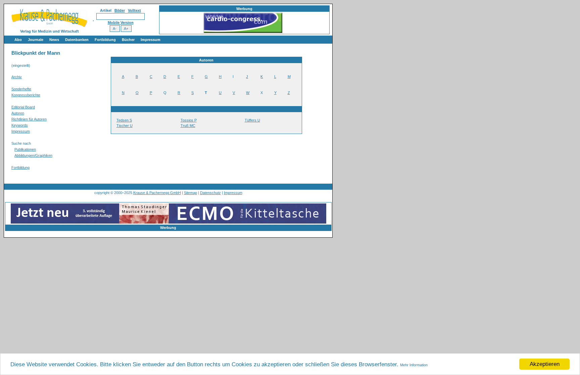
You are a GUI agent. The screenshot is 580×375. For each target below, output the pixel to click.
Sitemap (190, 193)
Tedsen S (124, 120)
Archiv (16, 77)
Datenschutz (210, 193)
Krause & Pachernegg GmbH (157, 193)
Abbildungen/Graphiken (33, 155)
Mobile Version (121, 22)
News (54, 40)
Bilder (119, 10)
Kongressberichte (25, 95)
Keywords (19, 125)
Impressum (150, 40)
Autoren (17, 113)
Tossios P (189, 120)
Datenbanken (77, 40)
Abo (18, 40)
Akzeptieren (545, 364)
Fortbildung (105, 40)
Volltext (134, 10)
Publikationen (25, 149)
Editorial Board (23, 107)
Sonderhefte (21, 89)
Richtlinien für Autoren (29, 119)
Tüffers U (252, 120)
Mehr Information (414, 365)
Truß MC (188, 126)
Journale (35, 40)
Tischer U (124, 126)
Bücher (128, 40)
